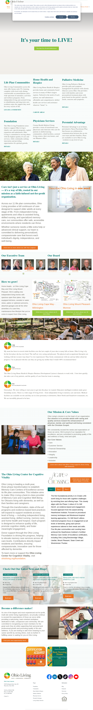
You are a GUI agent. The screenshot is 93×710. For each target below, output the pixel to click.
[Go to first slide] (43, 267)
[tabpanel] (69, 519)
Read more (8, 598)
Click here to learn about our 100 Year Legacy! (20, 247)
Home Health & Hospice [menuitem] (38, 691)
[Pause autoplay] (23, 274)
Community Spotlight (41, 574)
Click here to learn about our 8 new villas (46, 313)
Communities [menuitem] (36, 688)
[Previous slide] (4, 267)
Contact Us (6, 696)
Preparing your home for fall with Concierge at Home (15, 578)
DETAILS (36, 142)
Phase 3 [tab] (67, 489)
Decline (73, 17)
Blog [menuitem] (63, 686)
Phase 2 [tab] (59, 489)
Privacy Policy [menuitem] (65, 693)
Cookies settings (49, 17)
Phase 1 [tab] (51, 489)
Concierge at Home (10, 574)
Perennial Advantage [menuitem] (37, 698)
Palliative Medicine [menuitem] (37, 693)
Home (8, 7)
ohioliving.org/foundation (13, 558)
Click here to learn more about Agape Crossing (81, 480)
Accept (61, 17)
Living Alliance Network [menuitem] (38, 700)
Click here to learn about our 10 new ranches (77, 313)
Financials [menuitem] (64, 688)
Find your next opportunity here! (15, 640)
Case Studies (68, 574)
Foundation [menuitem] (35, 686)
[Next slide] (89, 267)
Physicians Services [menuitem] (37, 696)
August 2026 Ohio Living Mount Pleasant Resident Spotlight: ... (45, 578)
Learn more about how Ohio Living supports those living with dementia (69, 465)
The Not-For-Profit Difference (46, 48)
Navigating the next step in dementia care (74, 578)
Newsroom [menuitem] (64, 691)
